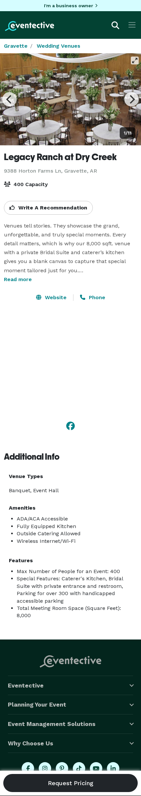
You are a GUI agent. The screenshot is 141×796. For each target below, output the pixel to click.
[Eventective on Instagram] (45, 768)
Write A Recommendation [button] (52, 208)
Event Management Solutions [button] (51, 723)
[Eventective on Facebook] (28, 768)
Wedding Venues (58, 46)
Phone (96, 297)
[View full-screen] (135, 60)
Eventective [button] (26, 685)
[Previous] (9, 99)
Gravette (16, 46)
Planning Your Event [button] (37, 704)
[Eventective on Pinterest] (62, 768)
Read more (18, 279)
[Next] (131, 99)
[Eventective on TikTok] (79, 768)
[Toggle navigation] (132, 24)
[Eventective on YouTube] (96, 768)
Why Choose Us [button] (30, 743)
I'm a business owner (68, 5)
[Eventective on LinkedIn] (113, 768)
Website (55, 297)
